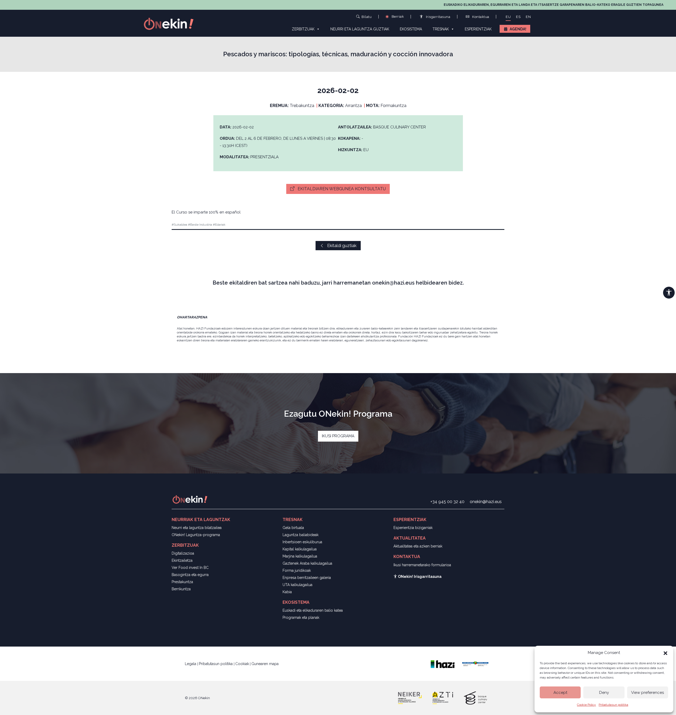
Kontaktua (480, 17)
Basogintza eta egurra (190, 575)
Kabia (287, 592)
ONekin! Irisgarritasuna (419, 576)
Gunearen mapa (265, 664)
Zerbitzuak (303, 29)
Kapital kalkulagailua (300, 549)
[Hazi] (442, 663)
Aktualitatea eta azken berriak (417, 546)
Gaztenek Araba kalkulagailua (307, 563)
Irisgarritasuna (437, 17)
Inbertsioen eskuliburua (302, 542)
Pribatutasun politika (613, 705)
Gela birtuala (293, 528)
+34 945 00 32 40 (447, 501)
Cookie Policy (586, 705)
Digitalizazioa (183, 553)
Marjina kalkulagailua (300, 556)
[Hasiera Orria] (172, 23)
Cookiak (242, 664)
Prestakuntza (182, 582)
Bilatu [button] (367, 16)
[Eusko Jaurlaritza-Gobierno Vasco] (475, 663)
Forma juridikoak (297, 570)
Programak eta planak (301, 617)
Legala (191, 664)
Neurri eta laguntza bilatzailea (197, 528)
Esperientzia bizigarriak (413, 528)
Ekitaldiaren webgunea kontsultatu (341, 188)
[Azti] (442, 697)
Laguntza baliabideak (300, 535)
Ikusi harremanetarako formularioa (422, 565)
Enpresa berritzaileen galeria (307, 577)
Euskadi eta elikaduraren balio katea (313, 610)
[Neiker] (410, 697)
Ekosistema (411, 29)
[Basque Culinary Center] (475, 697)
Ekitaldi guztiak (341, 245)
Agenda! (518, 29)
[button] (665, 652)
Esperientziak (478, 29)
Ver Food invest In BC (190, 567)
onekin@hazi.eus (486, 501)
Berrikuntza (181, 589)
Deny (604, 692)
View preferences (647, 692)
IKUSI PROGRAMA (338, 436)
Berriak (397, 16)
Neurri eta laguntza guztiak (359, 29)
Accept (560, 692)
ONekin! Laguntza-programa (196, 535)
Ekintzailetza (182, 560)
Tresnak (441, 29)
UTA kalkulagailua (297, 585)
